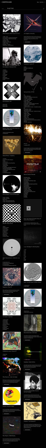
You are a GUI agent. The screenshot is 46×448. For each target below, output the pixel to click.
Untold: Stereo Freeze (29, 308)
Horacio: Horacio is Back (8, 406)
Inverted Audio (7, 2)
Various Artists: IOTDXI (29, 92)
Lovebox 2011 (27, 145)
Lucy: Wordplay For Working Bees (31, 246)
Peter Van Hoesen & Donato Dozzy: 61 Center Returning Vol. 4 (32, 219)
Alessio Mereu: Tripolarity (8, 155)
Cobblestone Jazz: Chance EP (10, 351)
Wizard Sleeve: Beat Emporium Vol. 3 (11, 33)
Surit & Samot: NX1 (7, 101)
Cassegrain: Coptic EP (29, 64)
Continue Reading (27, 152)
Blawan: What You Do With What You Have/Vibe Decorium (11, 129)
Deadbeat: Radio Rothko (29, 362)
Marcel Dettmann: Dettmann (30, 332)
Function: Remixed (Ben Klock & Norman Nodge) (31, 391)
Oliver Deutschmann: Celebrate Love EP (11, 258)
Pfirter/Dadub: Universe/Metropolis (11, 194)
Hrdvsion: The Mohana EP (30, 421)
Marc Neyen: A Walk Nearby (9, 435)
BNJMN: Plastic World (8, 223)
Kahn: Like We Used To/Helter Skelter (32, 282)
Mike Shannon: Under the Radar (10, 377)
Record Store (42, 2)
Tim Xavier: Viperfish (7, 316)
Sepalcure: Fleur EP (7, 287)
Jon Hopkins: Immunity (29, 33)
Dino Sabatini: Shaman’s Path (9, 66)
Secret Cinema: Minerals (29, 174)
